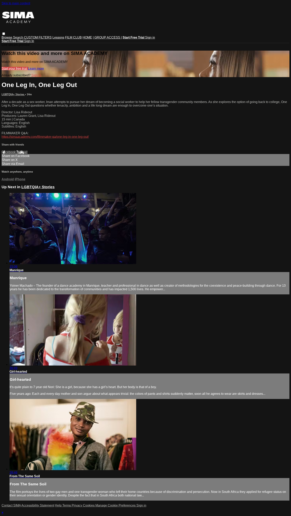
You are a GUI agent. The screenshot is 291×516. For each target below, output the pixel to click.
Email (23, 152)
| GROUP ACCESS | (107, 37)
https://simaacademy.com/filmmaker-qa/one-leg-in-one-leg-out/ (45, 136)
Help (58, 505)
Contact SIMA (11, 505)
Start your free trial (15, 68)
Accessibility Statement (37, 505)
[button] (3, 33)
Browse (7, 37)
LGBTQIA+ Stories (13, 94)
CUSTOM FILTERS (38, 37)
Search (18, 37)
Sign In (29, 41)
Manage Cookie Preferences (115, 505)
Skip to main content (16, 3)
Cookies (89, 505)
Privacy (77, 505)
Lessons (58, 37)
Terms (67, 505)
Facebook (9, 152)
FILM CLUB (73, 37)
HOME (87, 37)
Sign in (150, 37)
